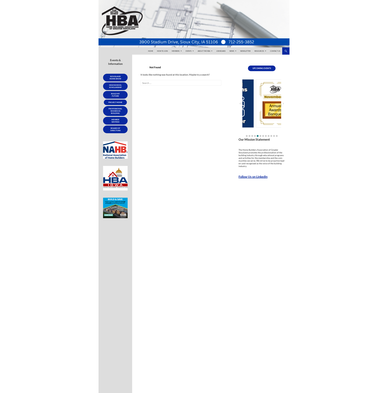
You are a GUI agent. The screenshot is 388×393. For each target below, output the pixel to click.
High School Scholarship (115, 86)
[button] (247, 136)
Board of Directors (115, 129)
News (231, 51)
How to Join (162, 51)
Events (189, 51)
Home (150, 51)
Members (176, 51)
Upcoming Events (262, 68)
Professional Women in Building (115, 110)
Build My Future (115, 94)
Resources (259, 51)
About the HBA (204, 51)
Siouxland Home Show (115, 77)
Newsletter (245, 51)
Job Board (221, 51)
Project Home (115, 102)
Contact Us (275, 51)
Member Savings (115, 120)
